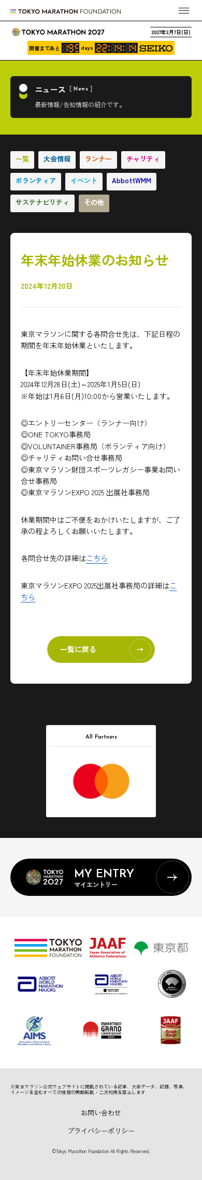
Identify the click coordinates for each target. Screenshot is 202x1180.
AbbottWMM (131, 180)
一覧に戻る (78, 649)
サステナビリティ (42, 202)
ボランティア (36, 180)
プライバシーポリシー (101, 1130)
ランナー (98, 159)
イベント (83, 180)
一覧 (22, 159)
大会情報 (57, 159)
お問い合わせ (101, 1112)
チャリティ (143, 159)
